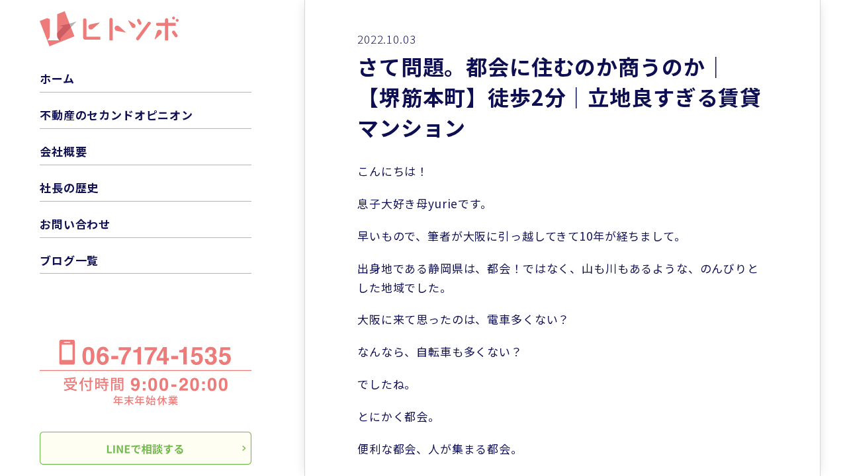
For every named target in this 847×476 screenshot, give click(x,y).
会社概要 (63, 151)
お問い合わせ (75, 224)
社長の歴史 (69, 187)
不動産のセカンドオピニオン (116, 114)
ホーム (57, 78)
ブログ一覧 (69, 260)
